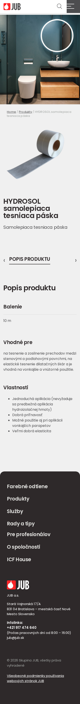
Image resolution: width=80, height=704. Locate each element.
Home (11, 112)
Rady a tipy (20, 523)
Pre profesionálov (28, 534)
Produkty (25, 112)
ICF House (19, 559)
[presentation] (4, 260)
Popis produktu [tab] (29, 260)
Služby (15, 511)
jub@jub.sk (15, 637)
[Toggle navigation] (73, 6)
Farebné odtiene (27, 486)
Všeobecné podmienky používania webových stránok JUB (35, 678)
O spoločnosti (23, 547)
